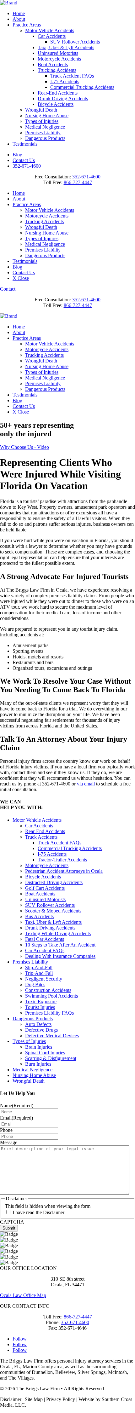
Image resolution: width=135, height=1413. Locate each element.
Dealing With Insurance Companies (60, 956)
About (19, 19)
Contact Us (24, 160)
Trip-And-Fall (39, 973)
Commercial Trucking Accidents (82, 87)
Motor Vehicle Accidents (49, 30)
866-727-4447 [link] (78, 182)
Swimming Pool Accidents (51, 996)
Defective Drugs (41, 1030)
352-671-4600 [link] (86, 176)
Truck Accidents (41, 837)
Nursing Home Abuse (46, 115)
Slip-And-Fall (38, 967)
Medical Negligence (45, 127)
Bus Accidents (39, 916)
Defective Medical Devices (52, 1035)
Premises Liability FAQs (49, 1013)
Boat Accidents (53, 64)
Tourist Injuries (40, 1007)
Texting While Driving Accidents (58, 933)
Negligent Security (43, 979)
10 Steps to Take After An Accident (60, 944)
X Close (21, 278)
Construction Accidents (48, 990)
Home (19, 13)
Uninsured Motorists (58, 53)
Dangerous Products (45, 138)
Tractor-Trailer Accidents (62, 859)
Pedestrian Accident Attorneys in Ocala (64, 871)
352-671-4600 (27, 166)
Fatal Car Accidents (44, 939)
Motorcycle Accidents (59, 58)
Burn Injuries (38, 1064)
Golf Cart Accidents (45, 888)
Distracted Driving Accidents (54, 882)
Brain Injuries (38, 1047)
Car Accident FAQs (44, 950)
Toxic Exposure (41, 1001)
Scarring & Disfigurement (50, 1058)
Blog (17, 154)
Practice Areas (27, 24)
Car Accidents (52, 36)
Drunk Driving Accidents (63, 98)
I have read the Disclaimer (38, 1212)
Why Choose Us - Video (24, 447)
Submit (9, 1228)
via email (86, 783)
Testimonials (25, 144)
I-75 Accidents (64, 81)
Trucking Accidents (57, 70)
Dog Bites (35, 984)
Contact (7, 289)
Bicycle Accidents (55, 104)
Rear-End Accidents (58, 93)
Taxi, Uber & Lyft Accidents (66, 47)
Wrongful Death (41, 110)
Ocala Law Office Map (23, 1295)
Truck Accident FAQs (72, 75)
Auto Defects (38, 1024)
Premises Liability (43, 132)
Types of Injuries (41, 121)
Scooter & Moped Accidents (53, 910)
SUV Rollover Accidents (75, 41)
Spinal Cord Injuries (45, 1052)
